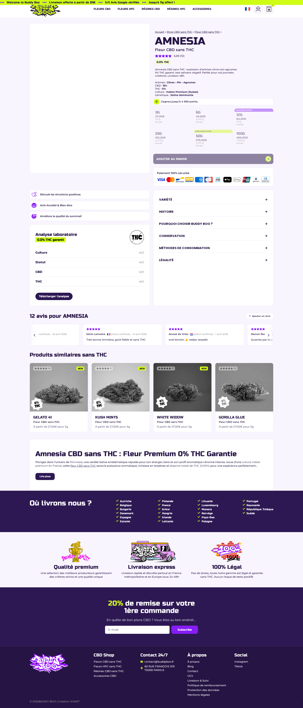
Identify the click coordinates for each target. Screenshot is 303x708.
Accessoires (202, 9)
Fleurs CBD (102, 9)
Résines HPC (176, 9)
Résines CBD (151, 9)
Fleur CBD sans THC (207, 31)
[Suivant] (268, 335)
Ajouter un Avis (259, 316)
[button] (213, 200)
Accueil (159, 31)
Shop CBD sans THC (179, 31)
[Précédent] (34, 335)
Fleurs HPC (126, 9)
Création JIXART (69, 701)
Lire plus (45, 476)
